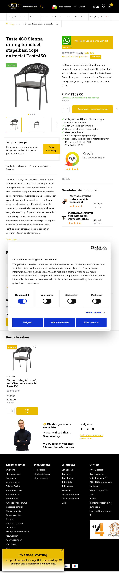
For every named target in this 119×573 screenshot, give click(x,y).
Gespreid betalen (14, 506)
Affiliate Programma (16, 502)
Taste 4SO (88, 52)
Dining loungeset (96, 17)
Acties (9, 548)
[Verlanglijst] (103, 6)
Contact (10, 519)
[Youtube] (93, 429)
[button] (28, 114)
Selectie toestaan (59, 322)
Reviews (10, 169)
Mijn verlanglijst (41, 478)
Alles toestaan (91, 322)
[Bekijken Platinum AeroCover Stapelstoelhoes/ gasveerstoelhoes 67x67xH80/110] (64, 218)
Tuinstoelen (34, 17)
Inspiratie (10, 527)
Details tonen (93, 312)
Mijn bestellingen (42, 474)
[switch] (47, 301)
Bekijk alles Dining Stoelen (75, 56)
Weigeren (27, 322)
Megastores (65, 6)
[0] (108, 6)
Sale (107, 17)
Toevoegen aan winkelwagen (93, 109)
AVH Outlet (79, 6)
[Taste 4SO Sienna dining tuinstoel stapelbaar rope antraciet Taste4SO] (22, 359)
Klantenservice (13, 474)
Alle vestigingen (14, 539)
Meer (57, 24)
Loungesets (12, 17)
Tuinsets (23, 17)
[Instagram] (87, 429)
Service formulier (14, 523)
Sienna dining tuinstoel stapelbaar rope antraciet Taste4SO (22, 383)
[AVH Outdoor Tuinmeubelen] (23, 6)
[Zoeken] (41, 6)
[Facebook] (81, 429)
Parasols (67, 17)
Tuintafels (45, 17)
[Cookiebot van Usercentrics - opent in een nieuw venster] (93, 248)
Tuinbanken (56, 17)
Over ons (10, 469)
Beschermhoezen (80, 17)
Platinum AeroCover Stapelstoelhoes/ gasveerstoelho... (80, 215)
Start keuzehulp (51, 149)
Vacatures (11, 544)
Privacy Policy (13, 486)
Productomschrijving (16, 166)
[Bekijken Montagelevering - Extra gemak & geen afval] (64, 201)
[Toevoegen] (27, 411)
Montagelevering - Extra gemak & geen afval (81, 198)
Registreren (40, 469)
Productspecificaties (40, 166)
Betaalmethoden (14, 490)
